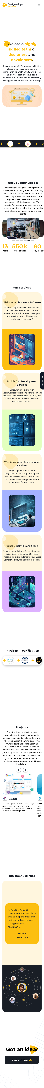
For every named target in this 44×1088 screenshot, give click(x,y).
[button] (18, 770)
